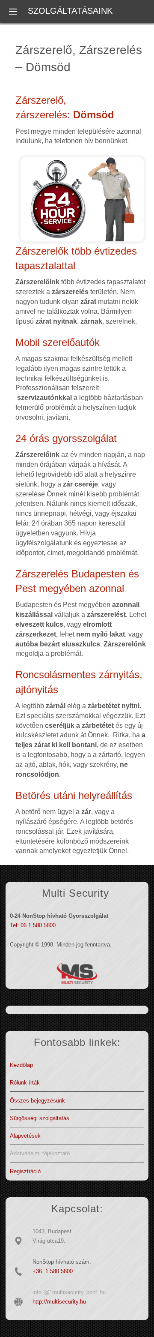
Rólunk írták (25, 1082)
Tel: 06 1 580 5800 (33, 925)
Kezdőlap (21, 1065)
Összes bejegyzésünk (37, 1100)
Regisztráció (25, 1171)
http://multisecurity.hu (59, 1301)
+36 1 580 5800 (53, 1271)
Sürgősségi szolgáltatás (39, 1118)
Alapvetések (25, 1136)
